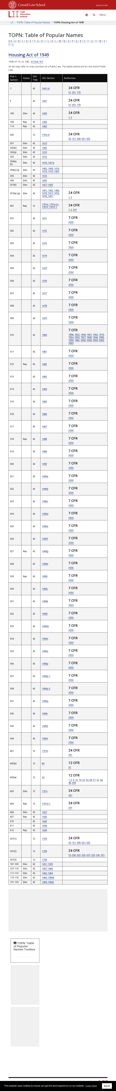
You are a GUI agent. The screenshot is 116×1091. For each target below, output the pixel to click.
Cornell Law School (30, 4)
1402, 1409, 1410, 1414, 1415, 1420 (51, 170)
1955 (71, 340)
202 (88, 138)
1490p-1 (46, 676)
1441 (44, 101)
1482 (44, 364)
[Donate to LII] (86, 14)
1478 (44, 305)
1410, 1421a (48, 162)
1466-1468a (48, 877)
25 (69, 855)
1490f (45, 538)
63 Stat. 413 (37, 61)
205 (83, 855)
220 (93, 855)
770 (79, 92)
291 (74, 92)
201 (83, 138)
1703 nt (46, 135)
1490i (45, 576)
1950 (101, 337)
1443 (44, 821)
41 (97, 780)
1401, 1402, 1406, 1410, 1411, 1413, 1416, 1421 (51, 193)
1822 (77, 334)
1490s (45, 726)
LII (12, 22)
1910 (101, 334)
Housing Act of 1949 (28, 55)
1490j (44, 589)
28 (90, 780)
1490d (45, 514)
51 (69, 92)
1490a (45, 476)
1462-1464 (47, 873)
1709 (44, 851)
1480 (44, 335)
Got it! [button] (107, 1086)
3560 (101, 340)
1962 (77, 340)
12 (76, 780)
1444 (44, 825)
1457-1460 (47, 868)
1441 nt (46, 88)
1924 (71, 337)
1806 (71, 334)
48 (69, 783)
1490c (45, 501)
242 (98, 855)
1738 (44, 859)
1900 (83, 334)
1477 (44, 293)
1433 (44, 812)
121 (74, 138)
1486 (44, 414)
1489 (44, 451)
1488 (44, 439)
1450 (44, 113)
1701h (45, 751)
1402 (44, 148)
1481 (44, 351)
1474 (44, 255)
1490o (45, 651)
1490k (45, 601)
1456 (44, 122)
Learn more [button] (91, 1086)
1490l (45, 613)
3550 (89, 340)
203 (79, 855)
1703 (44, 838)
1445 (44, 830)
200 (79, 138)
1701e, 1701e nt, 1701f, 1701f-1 (50, 206)
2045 (83, 340)
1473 (44, 243)
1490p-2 (46, 688)
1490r (45, 713)
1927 (83, 337)
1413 (44, 156)
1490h (45, 564)
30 (69, 138)
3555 (71, 222)
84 (43, 763)
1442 (44, 816)
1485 (44, 401)
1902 (95, 334)
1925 (77, 337)
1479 (44, 318)
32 (69, 767)
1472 (44, 230)
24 (43, 777)
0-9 (10, 41)
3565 (71, 343)
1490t (45, 738)
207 (88, 855)
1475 (44, 268)
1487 (44, 426)
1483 (44, 376)
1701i (45, 791)
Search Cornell (102, 5)
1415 (44, 143)
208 (74, 783)
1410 (44, 152)
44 (101, 780)
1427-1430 (47, 185)
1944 (95, 337)
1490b (45, 489)
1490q (45, 701)
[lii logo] (19, 14)
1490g (45, 551)
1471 (44, 218)
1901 (89, 334)
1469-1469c (48, 882)
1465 (44, 126)
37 (94, 780)
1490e (45, 526)
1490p (45, 663)
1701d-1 (46, 803)
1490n (45, 638)
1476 (44, 281)
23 (83, 780)
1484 (44, 389)
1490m (45, 626)
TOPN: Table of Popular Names (33, 22)
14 (80, 780)
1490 (44, 464)
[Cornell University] (12, 4)
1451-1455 (47, 864)
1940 (89, 337)
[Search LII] (94, 14)
